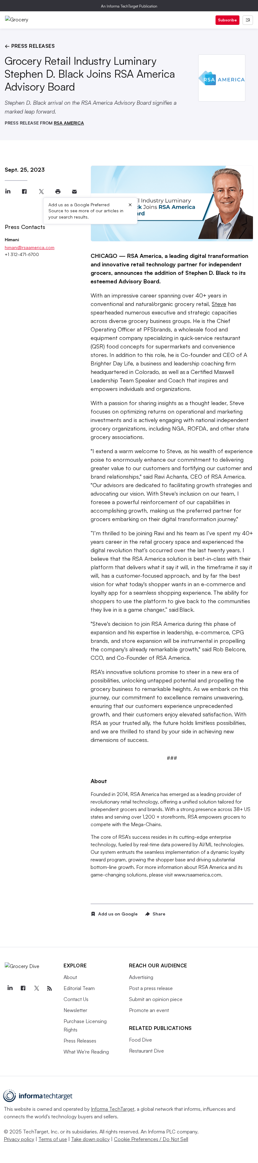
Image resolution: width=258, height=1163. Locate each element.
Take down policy (90, 1139)
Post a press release (151, 988)
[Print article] (57, 191)
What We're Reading (86, 1052)
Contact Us (76, 999)
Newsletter (75, 1010)
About (70, 977)
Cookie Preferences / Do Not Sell (151, 1139)
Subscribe (227, 20)
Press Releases (80, 1041)
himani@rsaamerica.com (29, 247)
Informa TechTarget (112, 1109)
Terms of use (52, 1139)
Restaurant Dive (146, 1051)
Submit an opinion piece (155, 999)
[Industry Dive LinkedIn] (9, 988)
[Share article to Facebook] (24, 191)
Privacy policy (19, 1139)
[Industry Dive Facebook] (23, 988)
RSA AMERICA (69, 122)
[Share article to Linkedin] (7, 191)
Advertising (141, 977)
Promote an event (149, 1010)
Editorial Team (79, 988)
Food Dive (140, 1040)
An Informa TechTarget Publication (129, 6)
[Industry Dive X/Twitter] (36, 988)
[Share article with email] (74, 191)
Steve (219, 303)
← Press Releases (30, 46)
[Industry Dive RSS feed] (49, 988)
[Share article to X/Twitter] (41, 191)
